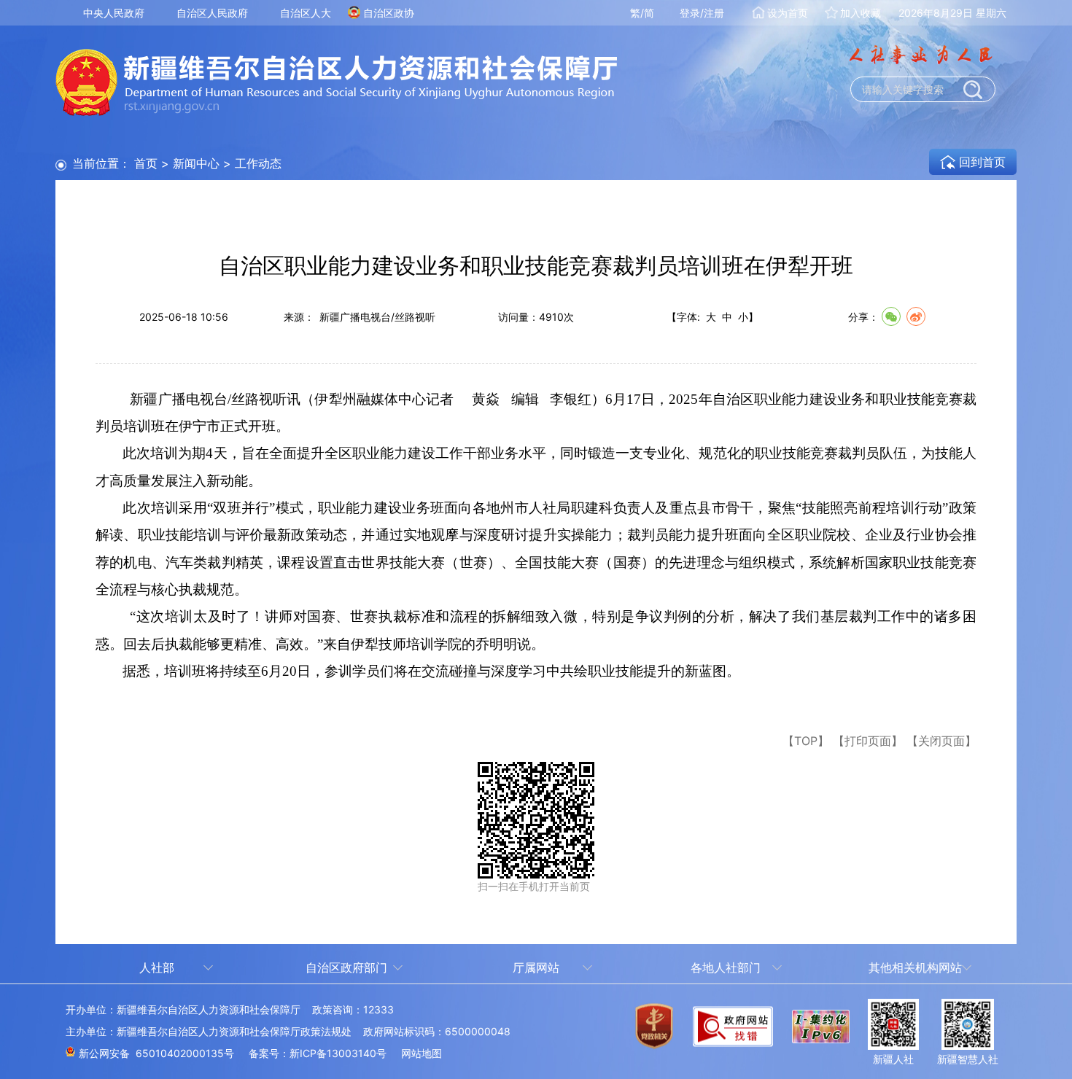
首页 (146, 163)
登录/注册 (702, 13)
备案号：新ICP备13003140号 (318, 1053)
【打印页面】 (868, 740)
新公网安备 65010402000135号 (156, 1053)
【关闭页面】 (941, 740)
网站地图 (421, 1053)
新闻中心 (196, 163)
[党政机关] (654, 1035)
